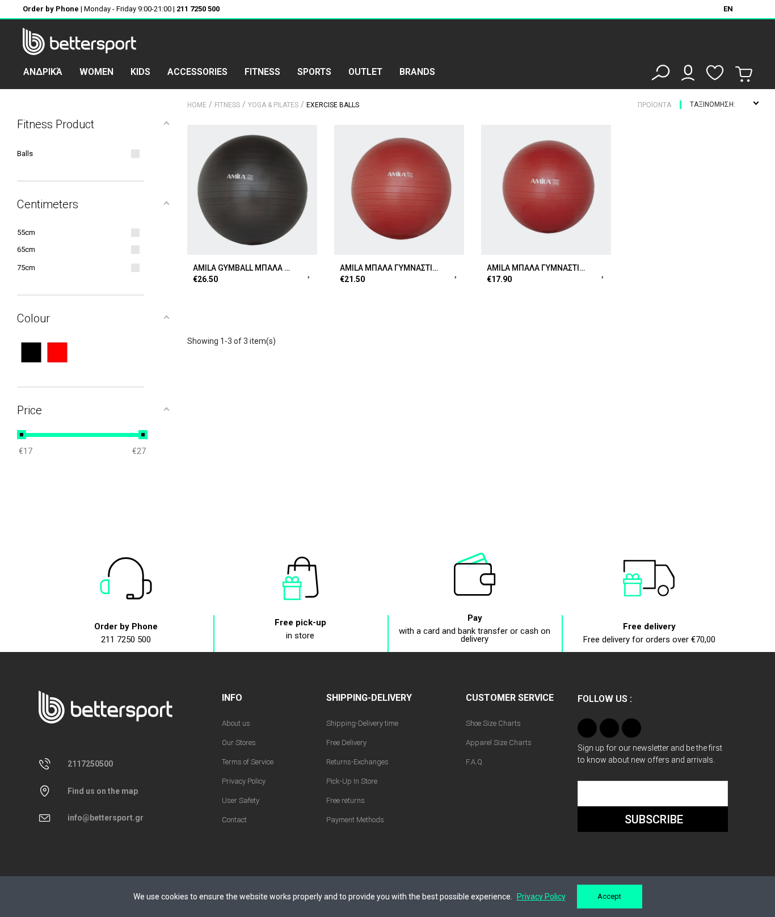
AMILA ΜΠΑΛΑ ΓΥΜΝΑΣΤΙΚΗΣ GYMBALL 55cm (536, 267)
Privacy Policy (541, 896)
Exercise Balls (332, 105)
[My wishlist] (715, 73)
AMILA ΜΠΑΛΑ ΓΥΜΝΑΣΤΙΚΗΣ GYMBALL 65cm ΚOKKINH (389, 267)
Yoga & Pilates (273, 105)
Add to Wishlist (309, 271)
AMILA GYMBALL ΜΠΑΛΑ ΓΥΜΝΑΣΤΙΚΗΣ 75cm (242, 267)
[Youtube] (631, 728)
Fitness (227, 105)
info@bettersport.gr (106, 817)
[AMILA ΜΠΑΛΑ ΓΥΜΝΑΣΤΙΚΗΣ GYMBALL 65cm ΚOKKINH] (399, 190)
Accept (609, 896)
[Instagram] (587, 728)
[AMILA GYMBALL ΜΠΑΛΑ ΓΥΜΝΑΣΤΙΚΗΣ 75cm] (252, 190)
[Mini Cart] (743, 74)
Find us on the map (103, 791)
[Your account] (687, 73)
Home (197, 105)
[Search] (660, 72)
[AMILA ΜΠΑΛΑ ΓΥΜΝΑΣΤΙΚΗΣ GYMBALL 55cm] (546, 190)
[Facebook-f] (609, 728)
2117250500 (90, 763)
